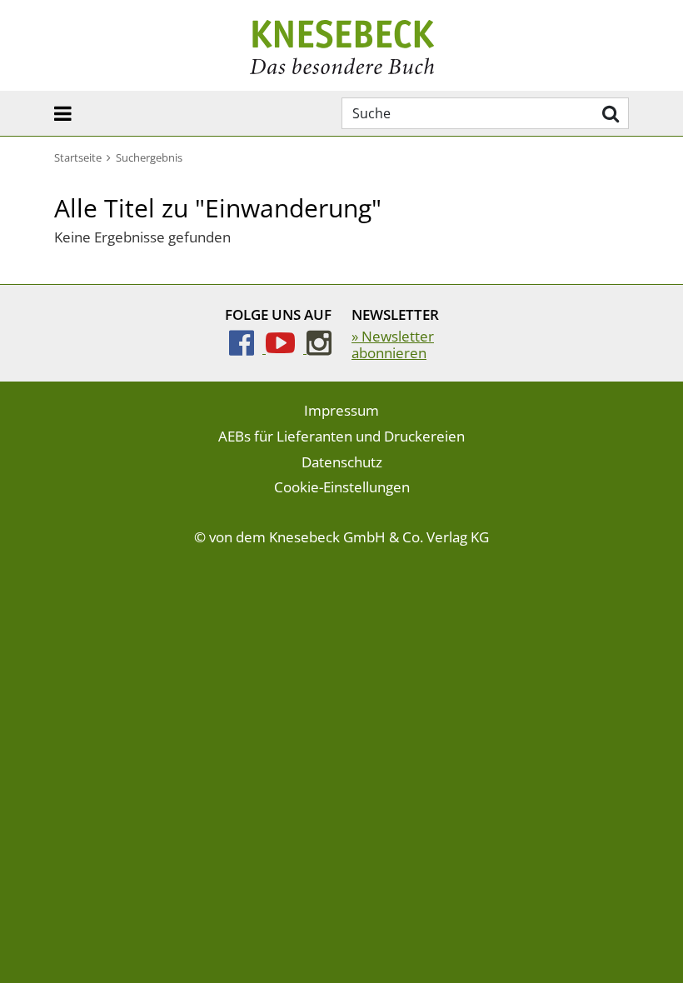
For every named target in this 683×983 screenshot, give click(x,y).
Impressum (341, 410)
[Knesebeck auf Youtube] (286, 347)
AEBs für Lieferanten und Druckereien (341, 436)
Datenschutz (342, 462)
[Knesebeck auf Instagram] (319, 347)
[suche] (608, 113)
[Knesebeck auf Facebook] (247, 347)
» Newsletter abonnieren (392, 344)
